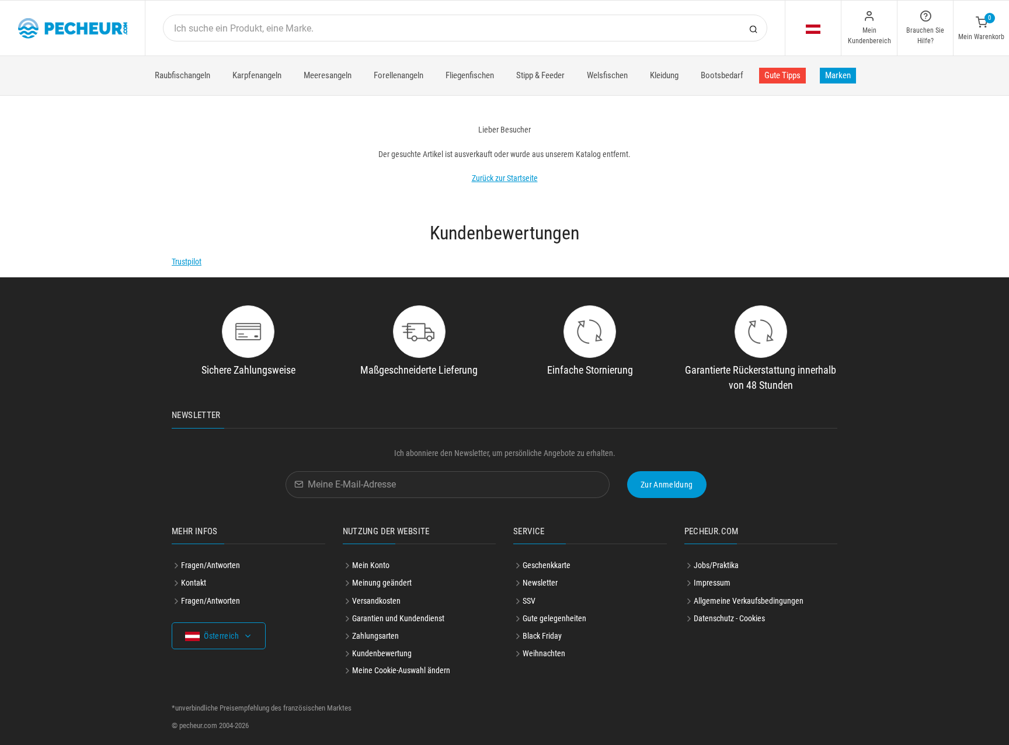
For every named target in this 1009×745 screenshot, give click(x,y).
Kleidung (664, 75)
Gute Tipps (782, 75)
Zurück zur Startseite (505, 178)
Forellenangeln (398, 75)
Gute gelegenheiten (554, 618)
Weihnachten (544, 653)
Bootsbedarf (722, 75)
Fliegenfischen (470, 75)
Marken (838, 75)
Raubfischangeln (182, 75)
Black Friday (542, 635)
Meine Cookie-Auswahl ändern (401, 670)
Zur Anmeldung (667, 484)
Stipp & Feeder (540, 75)
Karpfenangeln (256, 75)
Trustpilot (186, 261)
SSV (529, 600)
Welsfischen (607, 75)
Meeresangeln (328, 75)
